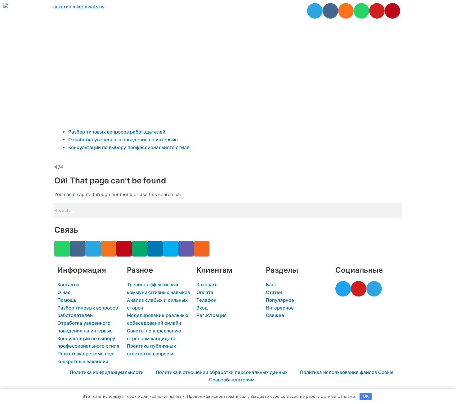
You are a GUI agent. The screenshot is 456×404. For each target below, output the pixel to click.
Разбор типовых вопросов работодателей (116, 132)
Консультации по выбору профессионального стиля (129, 147)
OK (366, 396)
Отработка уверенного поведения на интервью (123, 140)
